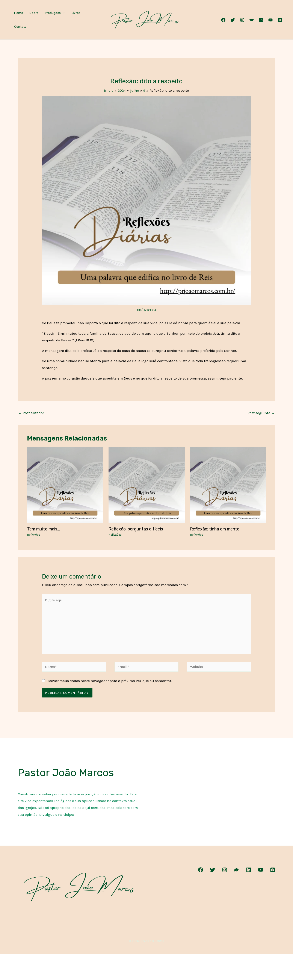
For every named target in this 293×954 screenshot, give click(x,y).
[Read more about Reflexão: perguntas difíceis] (147, 485)
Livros (75, 13)
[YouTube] (270, 20)
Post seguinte (261, 413)
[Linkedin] (261, 20)
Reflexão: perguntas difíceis (136, 529)
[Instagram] (242, 20)
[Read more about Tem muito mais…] (65, 485)
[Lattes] (251, 20)
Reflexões (33, 534)
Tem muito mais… (43, 529)
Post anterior (31, 413)
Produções (53, 13)
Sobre (33, 13)
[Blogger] (280, 20)
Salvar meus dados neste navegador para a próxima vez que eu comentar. (110, 681)
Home (18, 13)
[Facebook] (223, 20)
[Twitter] (233, 20)
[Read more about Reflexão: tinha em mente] (228, 485)
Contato (20, 27)
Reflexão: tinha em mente (214, 529)
